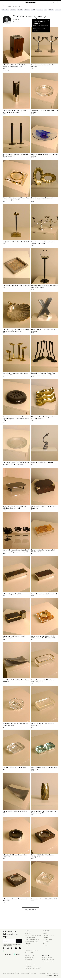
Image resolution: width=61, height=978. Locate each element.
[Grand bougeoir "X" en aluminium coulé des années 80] (44, 310)
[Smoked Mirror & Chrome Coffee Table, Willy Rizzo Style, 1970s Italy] (16, 486)
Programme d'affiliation (32, 950)
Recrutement (28, 948)
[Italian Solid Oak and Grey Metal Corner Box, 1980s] (44, 486)
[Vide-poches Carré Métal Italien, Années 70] (16, 266)
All (44, 948)
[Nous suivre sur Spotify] (20, 948)
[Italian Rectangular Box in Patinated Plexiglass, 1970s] (44, 704)
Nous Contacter (29, 957)
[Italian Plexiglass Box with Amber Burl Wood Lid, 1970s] (44, 530)
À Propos (27, 933)
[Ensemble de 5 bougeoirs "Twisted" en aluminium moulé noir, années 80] (44, 353)
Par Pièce (20, 9)
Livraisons (28, 962)
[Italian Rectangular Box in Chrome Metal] (44, 574)
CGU (17, 973)
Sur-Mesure (28, 966)
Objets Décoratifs (48, 935)
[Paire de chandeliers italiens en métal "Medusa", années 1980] (44, 222)
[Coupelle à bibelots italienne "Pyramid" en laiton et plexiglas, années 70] (16, 178)
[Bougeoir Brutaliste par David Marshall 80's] (16, 222)
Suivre (40, 16)
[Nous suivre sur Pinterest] (12, 948)
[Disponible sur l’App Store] (10, 951)
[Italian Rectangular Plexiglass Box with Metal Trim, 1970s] (44, 660)
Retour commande (30, 964)
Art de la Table (47, 939)
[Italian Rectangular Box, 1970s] (16, 574)
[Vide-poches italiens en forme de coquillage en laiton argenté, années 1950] (16, 310)
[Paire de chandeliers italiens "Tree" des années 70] (44, 45)
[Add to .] (27, 30)
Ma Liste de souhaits (48, 962)
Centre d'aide (28, 959)
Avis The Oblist (29, 952)
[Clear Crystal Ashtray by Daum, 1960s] (16, 748)
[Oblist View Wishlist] (54, 3)
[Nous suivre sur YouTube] (16, 948)
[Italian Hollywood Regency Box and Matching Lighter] (16, 616)
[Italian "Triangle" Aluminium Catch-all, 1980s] (16, 791)
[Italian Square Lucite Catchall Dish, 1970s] (44, 879)
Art (46, 9)
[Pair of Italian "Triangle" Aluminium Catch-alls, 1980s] (16, 660)
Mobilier (27, 9)
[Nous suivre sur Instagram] (8, 948)
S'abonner (19, 941)
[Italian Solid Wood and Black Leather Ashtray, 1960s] (44, 835)
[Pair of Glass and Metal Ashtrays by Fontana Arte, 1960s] (44, 748)
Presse (27, 946)
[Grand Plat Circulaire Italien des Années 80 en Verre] (44, 134)
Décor (33, 9)
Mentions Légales (25, 973)
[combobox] (30, 6)
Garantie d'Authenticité (32, 939)
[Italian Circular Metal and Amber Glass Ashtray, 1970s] (16, 835)
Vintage (51, 9)
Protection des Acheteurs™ (33, 968)
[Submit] (3, 6)
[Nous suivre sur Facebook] (4, 948)
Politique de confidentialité (7, 945)
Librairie (45, 937)
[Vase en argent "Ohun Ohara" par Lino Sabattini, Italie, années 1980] (16, 91)
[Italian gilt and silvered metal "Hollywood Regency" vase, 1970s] (44, 791)
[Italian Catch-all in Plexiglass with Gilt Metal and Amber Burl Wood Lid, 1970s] (44, 616)
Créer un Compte (47, 957)
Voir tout (13, 9)
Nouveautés (5, 9)
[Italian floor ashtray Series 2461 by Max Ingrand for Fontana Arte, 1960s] (16, 45)
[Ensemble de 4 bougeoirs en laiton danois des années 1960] (16, 353)
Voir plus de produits (30, 909)
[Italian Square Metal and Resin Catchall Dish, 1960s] (16, 879)
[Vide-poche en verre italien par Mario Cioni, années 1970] (44, 91)
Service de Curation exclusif (33, 935)
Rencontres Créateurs (31, 941)
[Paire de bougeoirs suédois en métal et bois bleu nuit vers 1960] (16, 134)
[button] (8, 70)
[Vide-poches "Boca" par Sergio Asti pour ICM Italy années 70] (44, 397)
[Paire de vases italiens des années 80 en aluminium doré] (44, 178)
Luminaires (39, 9)
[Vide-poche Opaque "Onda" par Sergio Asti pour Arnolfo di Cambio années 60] (16, 443)
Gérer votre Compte (48, 959)
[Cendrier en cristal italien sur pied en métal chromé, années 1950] (44, 266)
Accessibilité (33, 973)
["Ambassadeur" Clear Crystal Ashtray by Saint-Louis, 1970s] (16, 704)
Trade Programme (30, 937)
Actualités (28, 943)
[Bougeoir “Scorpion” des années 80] (44, 443)
